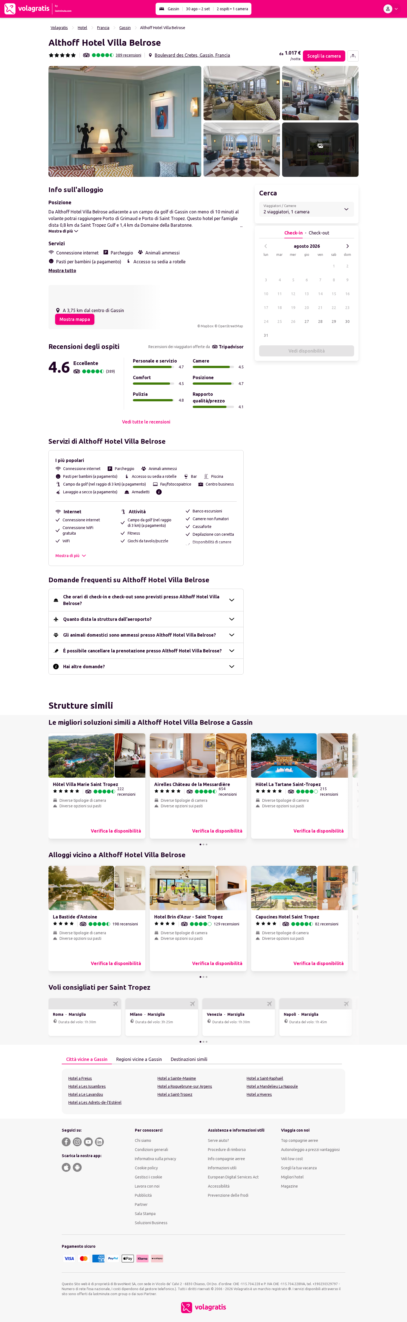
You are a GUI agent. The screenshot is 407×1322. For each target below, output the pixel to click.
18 (279, 307)
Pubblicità (143, 1195)
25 (279, 321)
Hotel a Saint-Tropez (175, 1094)
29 (334, 321)
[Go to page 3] (206, 844)
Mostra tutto (62, 270)
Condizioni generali (151, 1149)
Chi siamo (143, 1140)
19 (293, 307)
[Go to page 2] (203, 844)
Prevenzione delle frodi (228, 1195)
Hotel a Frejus (80, 1078)
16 (347, 294)
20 (307, 307)
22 (334, 307)
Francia (103, 27)
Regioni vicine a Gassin (139, 1059)
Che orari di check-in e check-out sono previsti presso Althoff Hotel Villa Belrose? (141, 600)
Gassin (173, 9)
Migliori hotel (292, 1177)
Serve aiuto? (218, 1140)
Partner (141, 1204)
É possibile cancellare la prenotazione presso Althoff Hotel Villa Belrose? (142, 650)
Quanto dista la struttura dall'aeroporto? (107, 619)
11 (279, 294)
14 (320, 294)
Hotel (82, 27)
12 (293, 294)
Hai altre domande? (84, 666)
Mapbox (207, 326)
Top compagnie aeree (299, 1140)
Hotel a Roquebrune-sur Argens (185, 1086)
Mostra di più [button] (67, 555)
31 (266, 335)
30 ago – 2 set (198, 9)
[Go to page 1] (200, 844)
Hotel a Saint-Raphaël (265, 1078)
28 (320, 321)
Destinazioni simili (189, 1059)
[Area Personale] (391, 8)
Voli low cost (292, 1159)
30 (347, 321)
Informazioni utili (222, 1168)
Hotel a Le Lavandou (85, 1094)
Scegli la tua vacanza (299, 1168)
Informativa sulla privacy (155, 1159)
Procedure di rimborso (227, 1149)
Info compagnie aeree (226, 1159)
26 (293, 321)
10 (266, 294)
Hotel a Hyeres (259, 1094)
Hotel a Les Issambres (87, 1086)
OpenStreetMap (230, 326)
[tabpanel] (203, 1091)
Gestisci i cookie (148, 1177)
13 (307, 294)
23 (347, 307)
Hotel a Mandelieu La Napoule (272, 1086)
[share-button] (353, 56)
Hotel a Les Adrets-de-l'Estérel (95, 1102)
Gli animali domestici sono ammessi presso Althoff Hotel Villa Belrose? (139, 634)
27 (307, 321)
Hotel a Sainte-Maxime (177, 1078)
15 (334, 294)
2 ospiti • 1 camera (232, 9)
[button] (124, 121)
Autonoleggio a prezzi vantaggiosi (310, 1149)
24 (266, 321)
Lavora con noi (147, 1186)
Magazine (289, 1186)
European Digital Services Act (233, 1177)
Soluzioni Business (151, 1223)
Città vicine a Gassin (86, 1059)
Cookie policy (146, 1168)
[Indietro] (266, 246)
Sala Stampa (145, 1213)
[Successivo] (347, 246)
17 (266, 307)
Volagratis (59, 27)
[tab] (87, 1059)
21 (320, 307)
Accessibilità (219, 1186)
